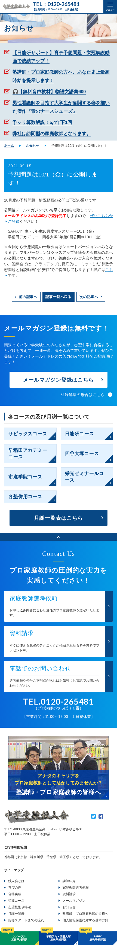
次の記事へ (88, 297)
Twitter (93, 816)
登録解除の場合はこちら (83, 394)
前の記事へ (28, 297)
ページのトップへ (58, 537)
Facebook (100, 816)
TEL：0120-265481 (56, 4)
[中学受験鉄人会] (16, 7)
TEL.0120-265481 (58, 701)
